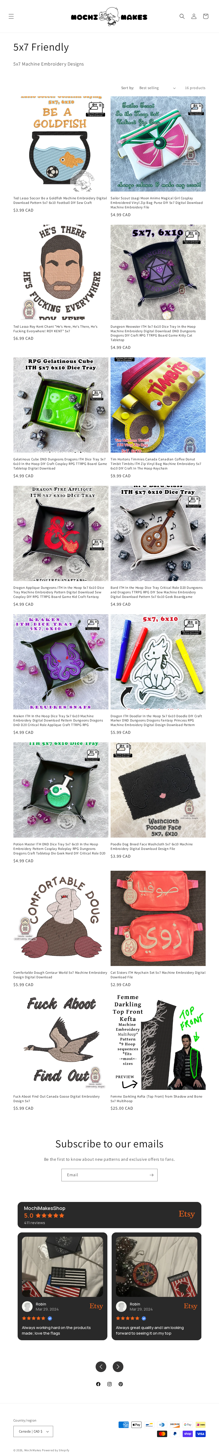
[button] (11, 16)
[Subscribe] (151, 1175)
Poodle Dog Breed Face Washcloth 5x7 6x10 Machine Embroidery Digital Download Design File (152, 846)
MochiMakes (32, 1450)
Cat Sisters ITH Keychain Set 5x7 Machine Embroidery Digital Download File (158, 975)
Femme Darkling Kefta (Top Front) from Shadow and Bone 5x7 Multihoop (156, 1098)
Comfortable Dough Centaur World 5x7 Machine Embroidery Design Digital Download (60, 975)
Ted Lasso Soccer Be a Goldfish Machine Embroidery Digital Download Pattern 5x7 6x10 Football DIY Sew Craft (60, 200)
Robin (41, 1304)
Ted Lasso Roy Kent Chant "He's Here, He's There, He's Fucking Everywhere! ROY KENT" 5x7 (55, 328)
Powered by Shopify (55, 1450)
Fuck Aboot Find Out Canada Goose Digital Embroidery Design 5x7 (56, 1098)
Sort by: (127, 87)
